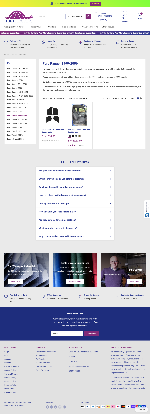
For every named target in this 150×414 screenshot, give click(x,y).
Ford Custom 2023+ (15, 100)
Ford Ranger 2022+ (15, 127)
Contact (7, 359)
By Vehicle (52, 27)
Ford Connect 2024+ (15, 80)
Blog (6, 355)
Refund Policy (10, 381)
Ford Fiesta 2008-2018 (16, 108)
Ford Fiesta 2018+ (15, 112)
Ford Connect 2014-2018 (17, 72)
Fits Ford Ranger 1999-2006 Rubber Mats (53, 130)
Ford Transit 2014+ (15, 135)
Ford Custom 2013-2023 (17, 92)
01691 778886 (75, 371)
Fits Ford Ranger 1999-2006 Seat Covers (79, 130)
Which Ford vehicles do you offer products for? (61, 179)
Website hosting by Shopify (14, 406)
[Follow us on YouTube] (59, 407)
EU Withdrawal (10, 392)
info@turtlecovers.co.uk (79, 366)
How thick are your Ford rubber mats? (57, 211)
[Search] (88, 16)
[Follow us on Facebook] (47, 407)
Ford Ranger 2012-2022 (17, 123)
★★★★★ (95, 3)
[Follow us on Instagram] (51, 407)
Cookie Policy (10, 370)
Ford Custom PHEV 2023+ (18, 104)
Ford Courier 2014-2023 (17, 84)
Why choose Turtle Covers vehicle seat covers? (62, 236)
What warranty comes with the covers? (58, 228)
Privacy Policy (10, 378)
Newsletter (9, 389)
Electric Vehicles (69, 27)
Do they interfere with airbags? (54, 203)
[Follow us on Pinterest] (55, 407)
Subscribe (92, 333)
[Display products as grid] (138, 98)
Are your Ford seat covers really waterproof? (60, 170)
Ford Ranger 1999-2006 (19, 55)
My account (125, 19)
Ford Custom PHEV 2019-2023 (20, 96)
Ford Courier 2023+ (15, 88)
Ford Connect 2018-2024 (17, 76)
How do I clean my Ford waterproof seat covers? (62, 195)
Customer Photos (11, 366)
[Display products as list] (141, 98)
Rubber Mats (36, 27)
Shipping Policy (10, 385)
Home (6, 55)
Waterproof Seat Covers (14, 27)
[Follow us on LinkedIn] (64, 407)
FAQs (6, 352)
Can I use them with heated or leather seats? (61, 187)
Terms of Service (11, 374)
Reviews (7, 363)
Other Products (108, 27)
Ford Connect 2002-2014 (17, 68)
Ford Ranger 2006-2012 (17, 119)
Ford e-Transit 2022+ (16, 139)
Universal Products (90, 27)
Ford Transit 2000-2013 (17, 131)
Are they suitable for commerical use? (57, 220)
